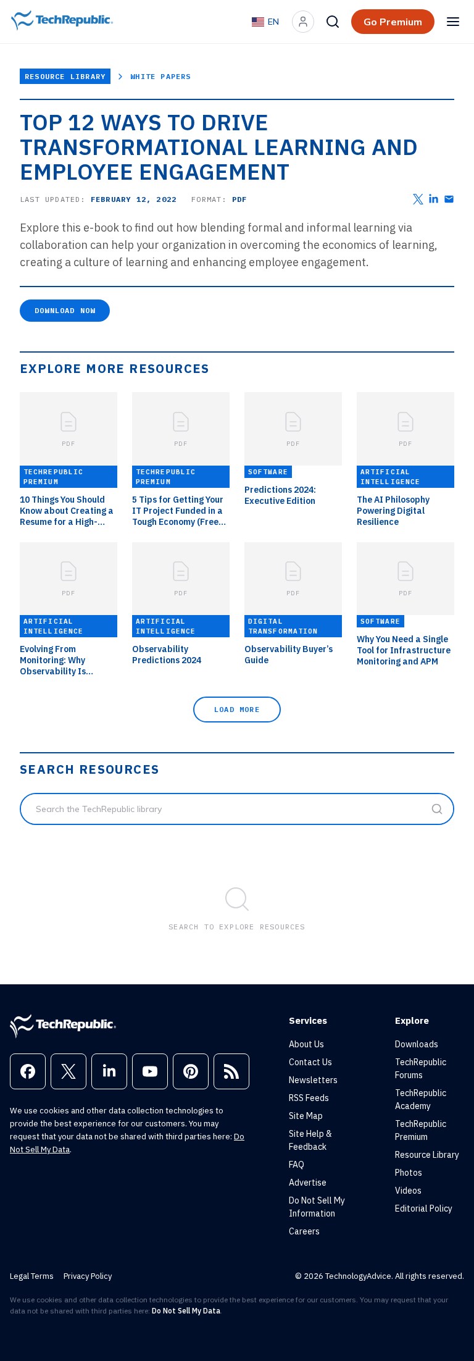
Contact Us (310, 1062)
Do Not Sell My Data (186, 1310)
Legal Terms (32, 1276)
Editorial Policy (423, 1208)
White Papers (160, 76)
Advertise (307, 1182)
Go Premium (393, 21)
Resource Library (65, 76)
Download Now (65, 310)
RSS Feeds (309, 1097)
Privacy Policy (88, 1276)
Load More (237, 709)
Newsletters (313, 1080)
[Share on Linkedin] (433, 199)
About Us (306, 1044)
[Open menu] (453, 21)
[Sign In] (303, 21)
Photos (408, 1172)
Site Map (306, 1115)
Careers (304, 1231)
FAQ (296, 1164)
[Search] (333, 21)
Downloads (416, 1044)
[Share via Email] (449, 199)
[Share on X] (418, 199)
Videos (408, 1190)
